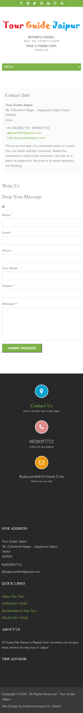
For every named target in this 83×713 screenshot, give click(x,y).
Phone (6, 250)
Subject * (8, 286)
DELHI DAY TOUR (15, 618)
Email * (7, 232)
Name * (7, 215)
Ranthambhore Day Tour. (19, 610)
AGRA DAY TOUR (14, 603)
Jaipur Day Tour (13, 596)
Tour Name (9, 268)
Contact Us (42, 405)
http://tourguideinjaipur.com (26, 138)
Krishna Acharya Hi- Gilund (42, 706)
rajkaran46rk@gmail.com (23, 133)
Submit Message (22, 348)
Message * (9, 303)
